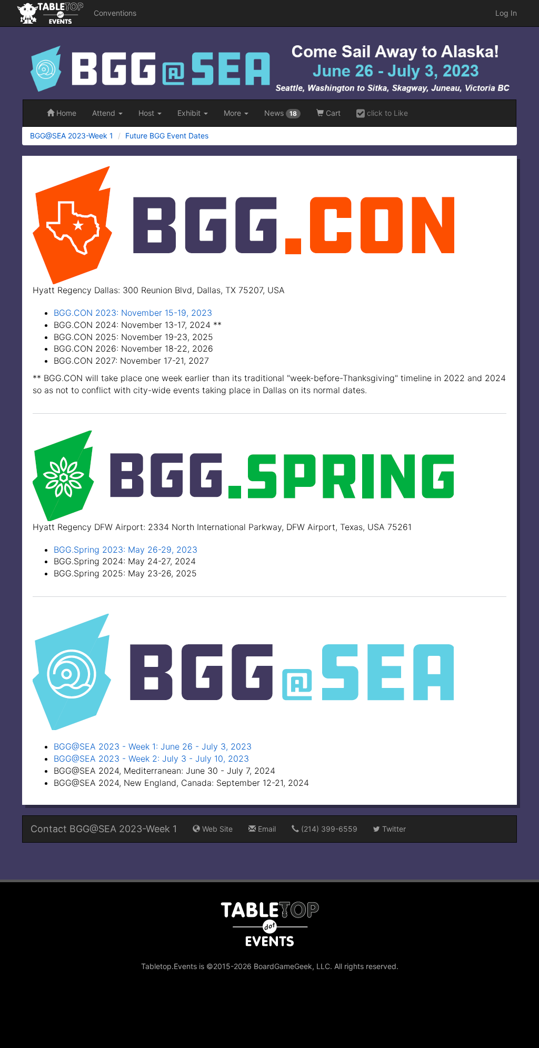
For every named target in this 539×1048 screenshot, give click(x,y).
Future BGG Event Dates (166, 135)
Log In (506, 12)
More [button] (233, 112)
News (280, 112)
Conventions (115, 12)
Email (266, 828)
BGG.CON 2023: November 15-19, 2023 (133, 312)
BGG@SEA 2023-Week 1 (71, 135)
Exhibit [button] (190, 112)
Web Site (216, 828)
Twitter (393, 828)
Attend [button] (104, 112)
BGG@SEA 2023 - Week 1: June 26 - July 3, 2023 (153, 746)
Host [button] (147, 112)
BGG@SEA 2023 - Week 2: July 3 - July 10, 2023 (151, 758)
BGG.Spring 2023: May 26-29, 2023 (125, 549)
